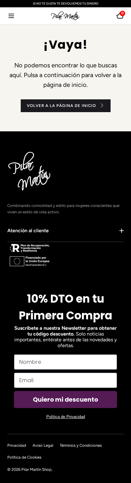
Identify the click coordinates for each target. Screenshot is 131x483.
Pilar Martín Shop (36, 469)
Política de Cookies (24, 457)
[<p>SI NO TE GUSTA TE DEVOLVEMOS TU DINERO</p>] (65, 4)
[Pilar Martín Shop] (65, 15)
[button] (11, 16)
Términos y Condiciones (81, 445)
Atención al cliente (28, 230)
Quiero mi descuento (65, 399)
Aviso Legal (43, 445)
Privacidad (16, 445)
